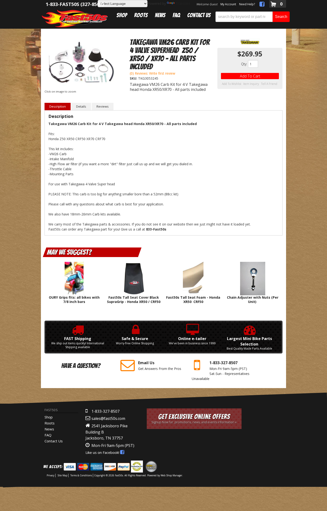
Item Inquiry (251, 83)
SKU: (134, 78)
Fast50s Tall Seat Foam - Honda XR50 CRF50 (193, 299)
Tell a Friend (269, 83)
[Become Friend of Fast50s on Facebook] (262, 5)
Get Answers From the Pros (159, 365)
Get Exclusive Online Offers (194, 418)
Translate (183, 3)
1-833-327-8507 (105, 411)
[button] (252, 16)
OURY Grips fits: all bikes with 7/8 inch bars (74, 299)
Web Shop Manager (171, 475)
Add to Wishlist (231, 83)
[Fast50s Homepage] (74, 18)
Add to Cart (250, 76)
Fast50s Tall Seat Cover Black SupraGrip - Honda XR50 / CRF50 (133, 299)
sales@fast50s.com (108, 418)
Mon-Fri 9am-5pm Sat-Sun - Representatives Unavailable (220, 370)
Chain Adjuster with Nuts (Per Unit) (252, 299)
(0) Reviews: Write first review (152, 73)
